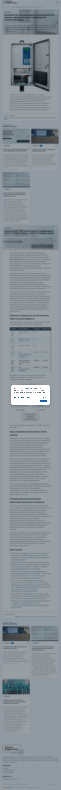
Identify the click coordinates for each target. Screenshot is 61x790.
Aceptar (43, 401)
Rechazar (43, 397)
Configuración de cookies (22, 397)
